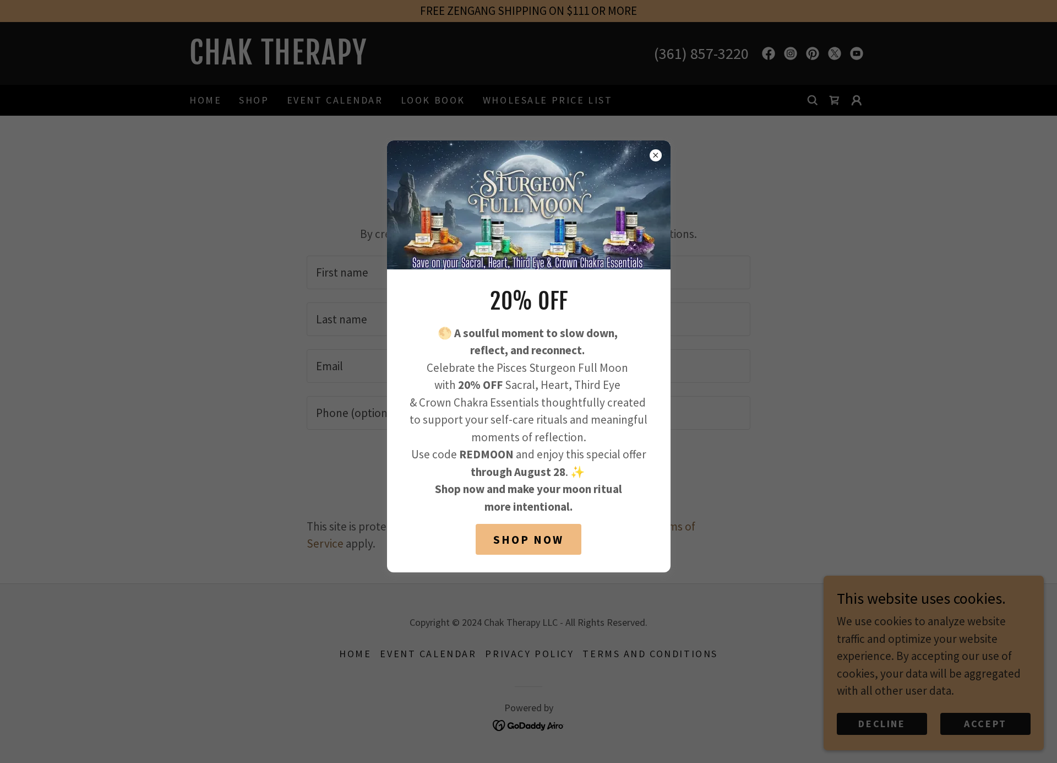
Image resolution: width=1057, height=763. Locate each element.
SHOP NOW (528, 539)
